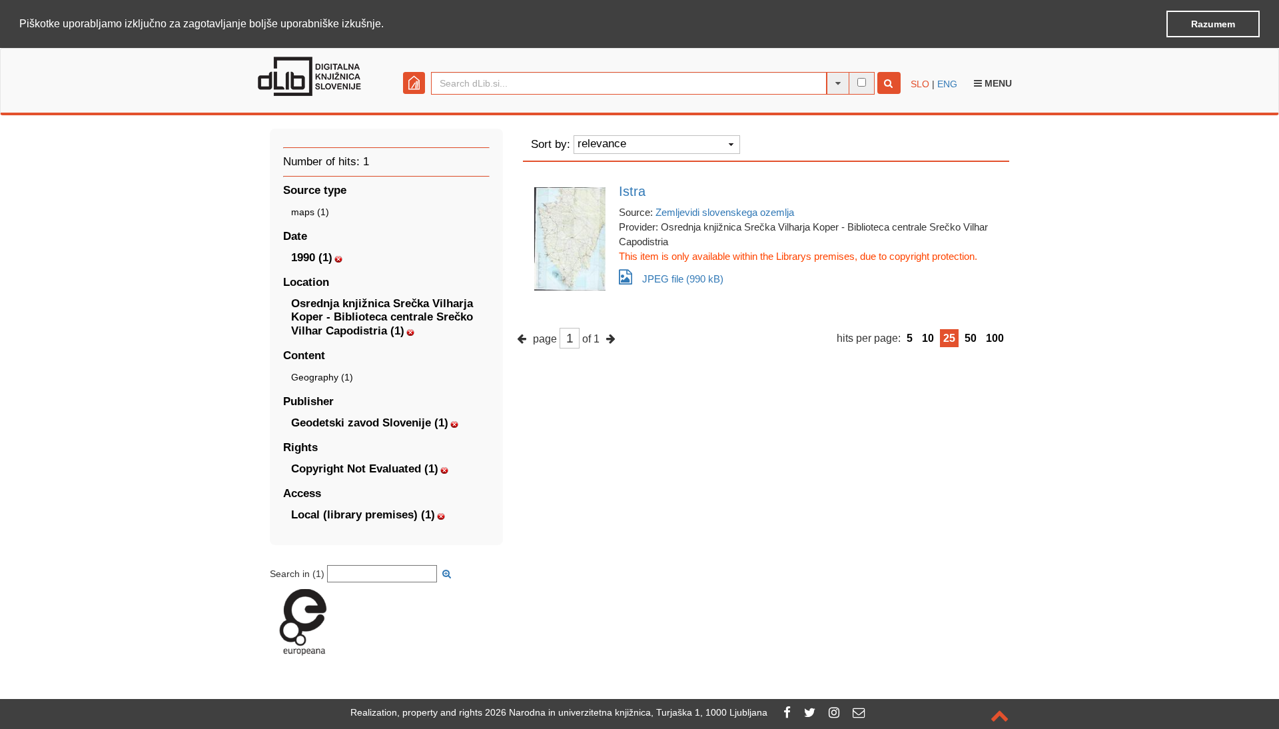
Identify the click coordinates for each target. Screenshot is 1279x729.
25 (949, 338)
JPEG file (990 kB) (682, 279)
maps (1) (310, 212)
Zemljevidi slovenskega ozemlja (724, 212)
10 (928, 338)
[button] (388, 25)
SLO (920, 84)
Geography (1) (322, 377)
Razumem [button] (1213, 24)
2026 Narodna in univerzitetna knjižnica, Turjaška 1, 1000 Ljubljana (626, 712)
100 (995, 338)
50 (971, 338)
